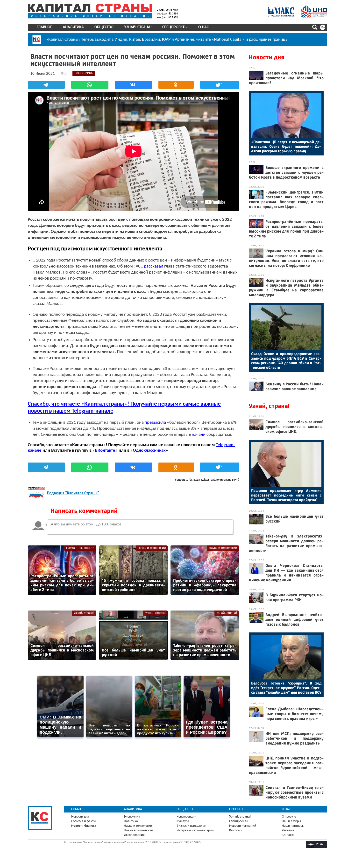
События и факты (83, 821)
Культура (183, 821)
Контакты (288, 835)
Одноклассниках (149, 450)
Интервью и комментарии (195, 830)
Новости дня (266, 57)
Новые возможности (138, 830)
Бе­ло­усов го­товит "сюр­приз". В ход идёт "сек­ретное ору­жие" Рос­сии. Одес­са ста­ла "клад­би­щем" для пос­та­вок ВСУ (286, 688)
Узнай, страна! (138, 27)
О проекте (289, 817)
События (78, 809)
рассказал (153, 266)
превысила (155, 422)
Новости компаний (242, 826)
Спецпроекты (175, 27)
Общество (104, 27)
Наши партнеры (293, 826)
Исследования (134, 835)
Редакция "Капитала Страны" (73, 493)
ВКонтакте (105, 450)
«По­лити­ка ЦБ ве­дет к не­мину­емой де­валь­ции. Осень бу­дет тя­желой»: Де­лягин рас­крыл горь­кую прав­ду (286, 146)
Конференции (187, 817)
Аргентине (184, 40)
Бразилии (151, 40)
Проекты (236, 809)
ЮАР (166, 40)
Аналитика (73, 27)
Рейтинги (235, 830)
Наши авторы (291, 821)
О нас (203, 27)
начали (199, 434)
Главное (44, 27)
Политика (131, 821)
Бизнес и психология (191, 826)
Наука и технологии (80, 548)
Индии (121, 40)
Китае (134, 40)
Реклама (288, 830)
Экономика (132, 817)
